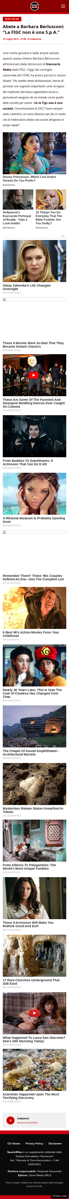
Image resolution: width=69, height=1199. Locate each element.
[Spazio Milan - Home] (34, 6)
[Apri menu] (63, 6)
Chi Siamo (14, 1143)
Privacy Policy (34, 1143)
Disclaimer (55, 1143)
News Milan (12, 19)
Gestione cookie (59, 1196)
